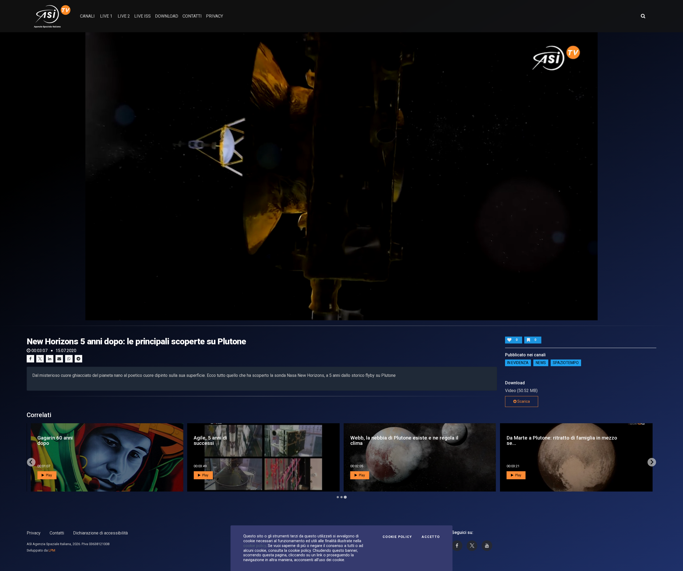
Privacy (34, 533)
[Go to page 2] (341, 497)
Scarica (523, 401)
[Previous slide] (31, 462)
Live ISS (142, 16)
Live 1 (106, 16)
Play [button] (48, 475)
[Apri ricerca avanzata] (643, 16)
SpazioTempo (566, 363)
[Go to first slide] (652, 462)
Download (166, 16)
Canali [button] (87, 16)
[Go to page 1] (337, 497)
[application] (341, 176)
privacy (214, 16)
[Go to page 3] (345, 497)
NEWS (541, 363)
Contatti (57, 533)
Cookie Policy (397, 536)
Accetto (431, 536)
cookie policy (254, 546)
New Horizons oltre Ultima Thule (537, 440)
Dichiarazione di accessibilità (100, 533)
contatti (192, 16)
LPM (52, 550)
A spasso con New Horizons (371, 440)
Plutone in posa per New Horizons (222, 440)
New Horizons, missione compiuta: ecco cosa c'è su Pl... (96, 440)
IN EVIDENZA (518, 363)
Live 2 (124, 16)
